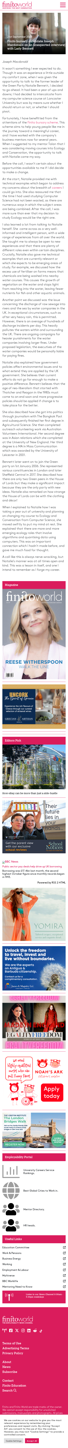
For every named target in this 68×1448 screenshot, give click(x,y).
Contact (7, 1380)
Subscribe (9, 1372)
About (6, 1362)
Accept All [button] (32, 1440)
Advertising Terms (15, 1348)
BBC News (11, 861)
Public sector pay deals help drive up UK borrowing (32, 866)
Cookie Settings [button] (14, 1440)
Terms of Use (11, 1343)
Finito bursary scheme (43, 122)
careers (57, 187)
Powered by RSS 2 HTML (51, 882)
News (6, 1367)
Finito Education (14, 1385)
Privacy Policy (12, 1353)
